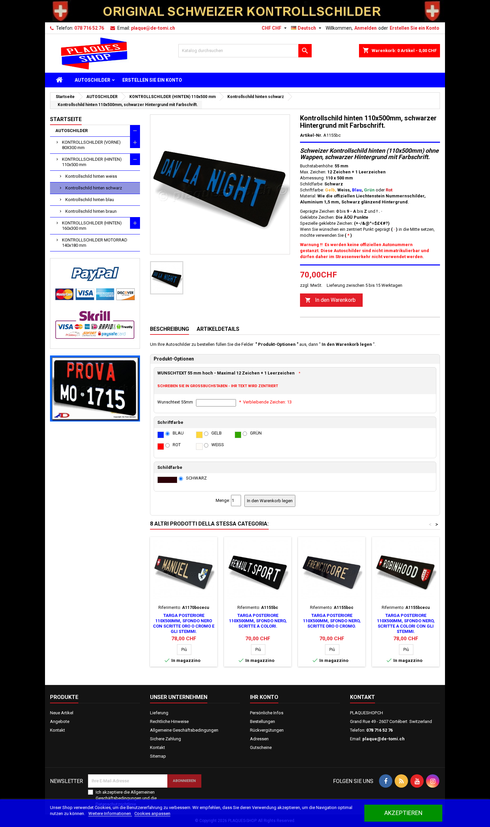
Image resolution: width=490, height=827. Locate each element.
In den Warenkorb (330, 300)
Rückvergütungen (267, 730)
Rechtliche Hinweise (169, 721)
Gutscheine (261, 747)
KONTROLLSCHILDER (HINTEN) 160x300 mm (92, 225)
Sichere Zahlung (165, 738)
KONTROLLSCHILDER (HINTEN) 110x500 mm (92, 162)
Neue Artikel (61, 712)
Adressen (259, 738)
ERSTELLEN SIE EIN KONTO (152, 80)
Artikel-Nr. (311, 135)
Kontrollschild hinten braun (91, 211)
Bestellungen (262, 721)
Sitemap (158, 756)
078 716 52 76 (89, 28)
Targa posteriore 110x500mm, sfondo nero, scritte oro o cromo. (332, 621)
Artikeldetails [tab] (218, 329)
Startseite (66, 119)
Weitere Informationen (110, 813)
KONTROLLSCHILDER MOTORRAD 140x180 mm (94, 242)
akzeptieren (403, 812)
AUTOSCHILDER (92, 80)
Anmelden (365, 28)
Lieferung (159, 712)
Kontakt (57, 730)
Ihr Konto (264, 697)
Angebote (59, 721)
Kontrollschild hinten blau (89, 199)
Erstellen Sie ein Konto (414, 28)
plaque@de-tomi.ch (153, 28)
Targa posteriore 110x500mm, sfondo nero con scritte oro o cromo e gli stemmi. (183, 623)
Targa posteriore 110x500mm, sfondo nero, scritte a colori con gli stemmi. (406, 623)
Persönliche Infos (266, 712)
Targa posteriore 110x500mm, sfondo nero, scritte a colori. (258, 621)
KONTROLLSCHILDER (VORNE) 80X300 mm (91, 145)
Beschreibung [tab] (169, 329)
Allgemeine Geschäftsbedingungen (184, 730)
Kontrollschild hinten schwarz (93, 187)
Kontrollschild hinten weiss (91, 176)
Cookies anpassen (152, 813)
